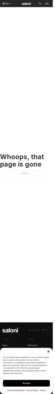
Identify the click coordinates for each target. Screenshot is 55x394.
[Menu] (46, 3)
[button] (48, 351)
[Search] (39, 3)
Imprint (43, 390)
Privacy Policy (32, 390)
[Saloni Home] (26, 3)
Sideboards (32, 345)
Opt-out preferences (16, 390)
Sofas (4, 345)
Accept (26, 383)
